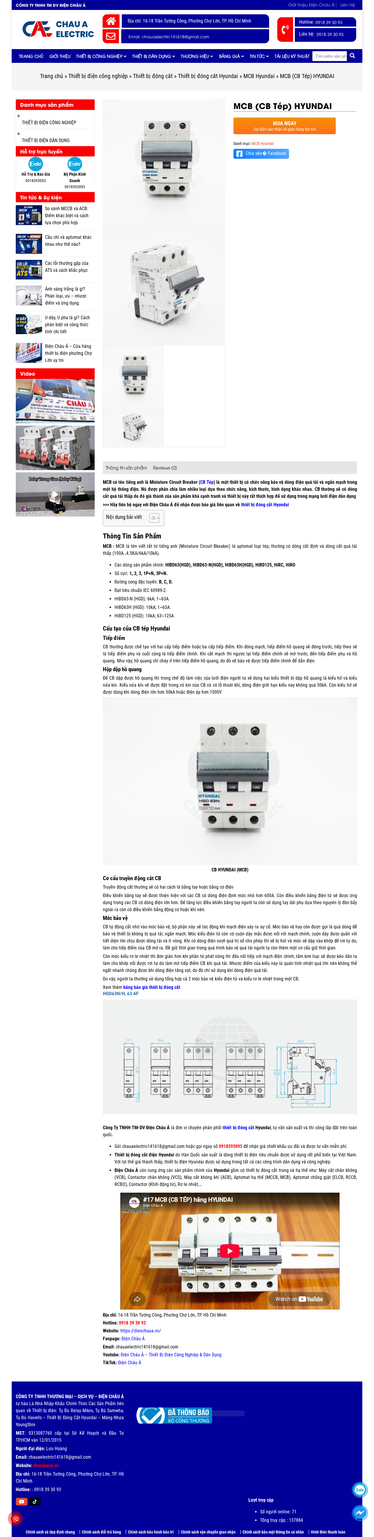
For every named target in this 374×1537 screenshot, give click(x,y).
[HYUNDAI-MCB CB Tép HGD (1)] (164, 283)
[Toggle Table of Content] (151, 518)
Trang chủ (31, 56)
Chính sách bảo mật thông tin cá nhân (273, 1532)
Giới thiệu (60, 56)
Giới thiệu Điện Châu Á (311, 4)
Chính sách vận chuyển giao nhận (208, 1532)
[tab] (126, 467)
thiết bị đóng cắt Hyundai (265, 504)
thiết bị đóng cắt (238, 1127)
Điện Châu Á (133, 1338)
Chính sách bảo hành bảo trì (151, 1532)
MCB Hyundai (259, 76)
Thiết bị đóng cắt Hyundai (208, 76)
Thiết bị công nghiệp (99, 56)
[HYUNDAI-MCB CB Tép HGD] (164, 160)
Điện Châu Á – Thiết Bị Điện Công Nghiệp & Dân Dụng (171, 1355)
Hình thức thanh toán (328, 1532)
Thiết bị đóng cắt (153, 76)
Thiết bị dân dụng (151, 56)
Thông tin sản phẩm (126, 467)
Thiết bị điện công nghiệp (98, 76)
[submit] (352, 56)
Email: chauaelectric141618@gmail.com (169, 36)
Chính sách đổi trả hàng (101, 1532)
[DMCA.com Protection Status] (224, 1411)
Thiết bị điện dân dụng (46, 140)
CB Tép (207, 482)
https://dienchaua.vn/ (140, 1331)
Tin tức (257, 56)
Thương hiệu (195, 56)
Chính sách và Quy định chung (50, 1532)
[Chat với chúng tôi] (359, 1512)
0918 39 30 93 (329, 22)
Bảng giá (229, 56)
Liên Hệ (347, 4)
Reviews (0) (165, 467)
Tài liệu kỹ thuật (292, 56)
